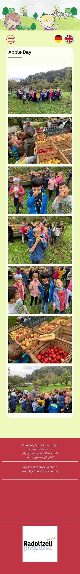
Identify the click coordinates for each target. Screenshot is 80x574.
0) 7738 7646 (46, 457)
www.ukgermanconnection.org (40, 471)
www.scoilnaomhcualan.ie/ (40, 467)
